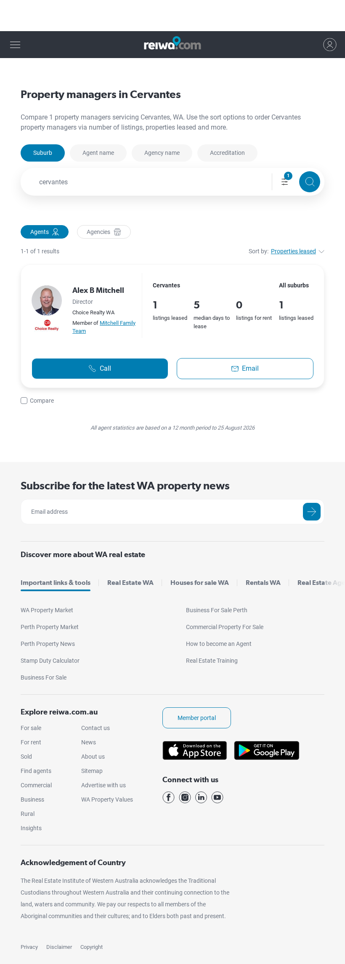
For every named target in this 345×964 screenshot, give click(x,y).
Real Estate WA (130, 583)
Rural (27, 813)
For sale (31, 728)
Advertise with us (103, 785)
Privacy (29, 947)
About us (93, 756)
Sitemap (92, 770)
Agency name (162, 152)
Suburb (42, 152)
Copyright (91, 947)
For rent (31, 742)
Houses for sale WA (199, 583)
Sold (26, 756)
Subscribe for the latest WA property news (125, 485)
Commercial (36, 785)
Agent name (98, 152)
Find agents (36, 770)
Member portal (197, 717)
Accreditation (227, 152)
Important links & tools (55, 583)
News (88, 742)
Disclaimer (59, 947)
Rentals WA (263, 583)
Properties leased (293, 251)
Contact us (95, 728)
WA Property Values (107, 799)
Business (32, 799)
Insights (31, 828)
